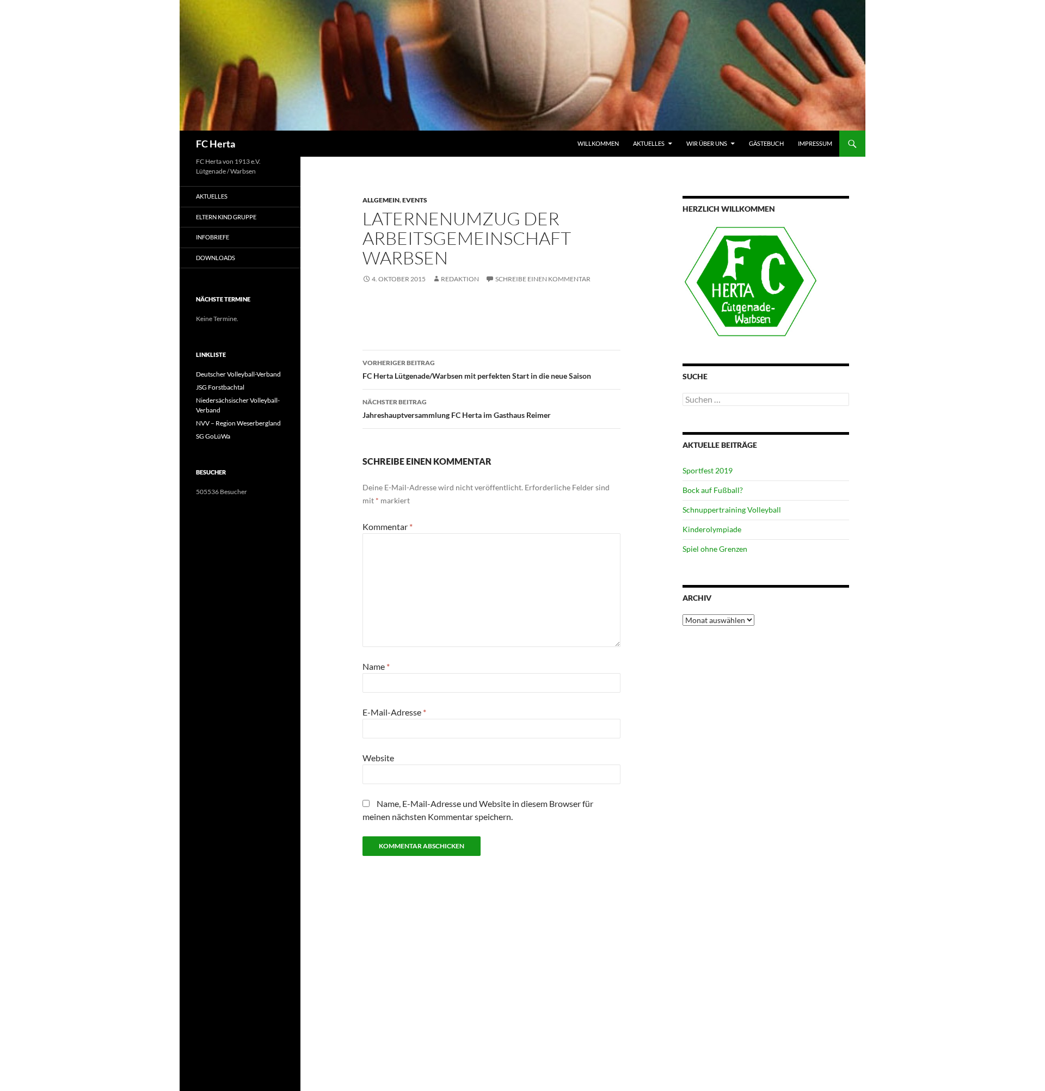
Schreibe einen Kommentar (543, 279)
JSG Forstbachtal (220, 387)
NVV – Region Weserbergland (238, 423)
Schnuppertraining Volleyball (732, 509)
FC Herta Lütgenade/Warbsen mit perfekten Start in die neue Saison (476, 369)
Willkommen (598, 143)
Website (378, 758)
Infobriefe (212, 237)
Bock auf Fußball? (713, 490)
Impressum (815, 143)
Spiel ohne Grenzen (715, 548)
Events (414, 200)
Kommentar (387, 526)
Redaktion (460, 279)
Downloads (215, 257)
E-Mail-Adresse (394, 712)
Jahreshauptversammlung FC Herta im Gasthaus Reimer (456, 409)
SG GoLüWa (213, 436)
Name (376, 666)
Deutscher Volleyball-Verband (238, 374)
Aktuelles (649, 143)
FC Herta (215, 144)
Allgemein (380, 200)
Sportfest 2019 (708, 470)
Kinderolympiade (712, 529)
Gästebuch (766, 143)
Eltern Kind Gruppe (226, 216)
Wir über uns (706, 143)
